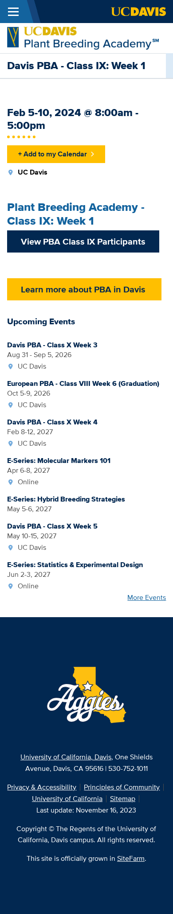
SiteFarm (131, 858)
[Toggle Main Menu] (13, 11)
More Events (146, 597)
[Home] (83, 37)
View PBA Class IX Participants (83, 241)
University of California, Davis (65, 757)
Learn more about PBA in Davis (84, 289)
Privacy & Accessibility (41, 787)
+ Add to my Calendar (52, 154)
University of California (67, 798)
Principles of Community (122, 787)
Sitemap (122, 798)
